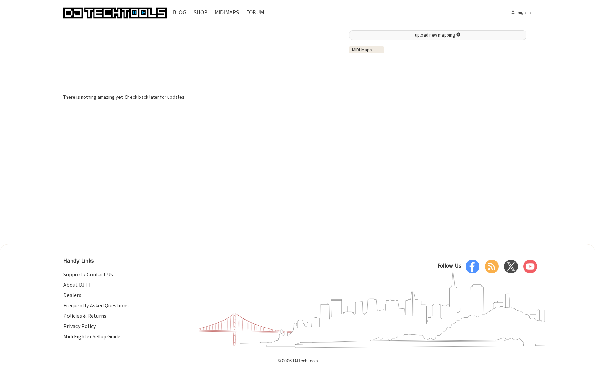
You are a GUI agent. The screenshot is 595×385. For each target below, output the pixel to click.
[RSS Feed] (491, 266)
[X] (511, 266)
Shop (200, 13)
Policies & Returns (84, 315)
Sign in (523, 13)
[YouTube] (530, 266)
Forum (255, 13)
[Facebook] (472, 266)
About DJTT (77, 284)
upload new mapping (435, 35)
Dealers (72, 295)
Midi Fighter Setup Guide (92, 336)
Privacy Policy (79, 326)
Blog (179, 13)
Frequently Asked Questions (96, 305)
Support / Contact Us (88, 274)
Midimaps (227, 13)
